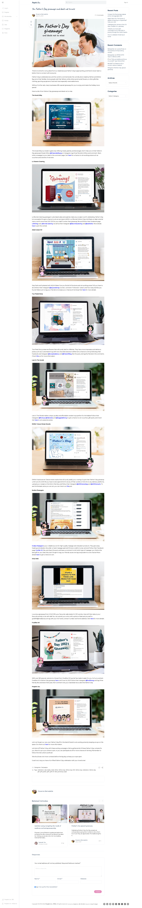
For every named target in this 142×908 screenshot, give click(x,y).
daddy (49, 770)
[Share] (102, 768)
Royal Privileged (94, 904)
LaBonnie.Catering (47, 223)
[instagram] (107, 904)
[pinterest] (113, 904)
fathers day (62, 770)
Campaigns (44, 767)
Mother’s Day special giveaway (82, 826)
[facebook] (104, 904)
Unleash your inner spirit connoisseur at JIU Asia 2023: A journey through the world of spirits (117, 30)
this (37, 356)
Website (83, 879)
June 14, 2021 (39, 16)
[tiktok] (119, 904)
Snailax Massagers (37, 546)
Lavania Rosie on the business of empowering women (117, 50)
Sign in (126, 2)
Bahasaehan (111, 49)
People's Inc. (36, 2)
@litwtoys (42, 418)
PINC (54, 904)
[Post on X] (31, 25)
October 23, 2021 (42, 844)
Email (59, 879)
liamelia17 (110, 63)
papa (65, 771)
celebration (41, 770)
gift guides (43, 771)
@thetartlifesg (67, 354)
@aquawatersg (54, 287)
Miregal (110, 68)
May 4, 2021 (78, 841)
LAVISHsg (35, 223)
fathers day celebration (82, 770)
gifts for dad (53, 771)
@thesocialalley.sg (56, 153)
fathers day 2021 (70, 770)
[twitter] (125, 904)
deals (52, 770)
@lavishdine (89, 223)
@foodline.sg (90, 680)
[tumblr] (122, 904)
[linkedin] (110, 904)
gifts (48, 771)
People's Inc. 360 (76, 904)
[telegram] (116, 904)
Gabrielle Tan (42, 842)
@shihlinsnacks (96, 484)
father (56, 770)
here (69, 155)
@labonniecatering (76, 223)
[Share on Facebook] (31, 22)
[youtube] (128, 904)
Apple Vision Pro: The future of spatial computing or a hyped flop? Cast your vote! (117, 20)
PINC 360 (83, 904)
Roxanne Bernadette (42, 14)
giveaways (60, 771)
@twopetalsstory (53, 354)
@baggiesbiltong (61, 418)
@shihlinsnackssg (82, 484)
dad (45, 770)
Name (37, 879)
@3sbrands (49, 418)
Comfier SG (39, 550)
